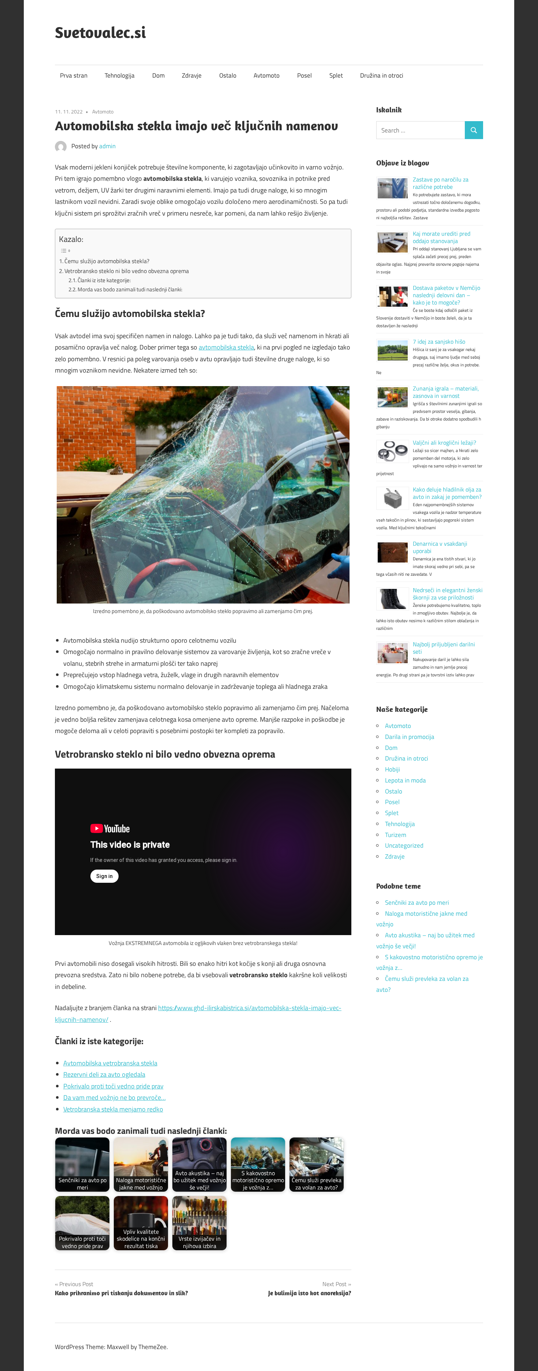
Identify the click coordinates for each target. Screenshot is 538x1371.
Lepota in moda (405, 780)
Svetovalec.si (100, 32)
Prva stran (73, 75)
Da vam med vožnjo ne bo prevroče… (114, 1097)
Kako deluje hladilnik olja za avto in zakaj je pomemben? (447, 493)
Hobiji (392, 769)
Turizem (395, 835)
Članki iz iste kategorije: (104, 280)
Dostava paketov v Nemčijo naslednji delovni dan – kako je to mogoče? (446, 295)
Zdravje (192, 75)
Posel (304, 75)
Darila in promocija (409, 736)
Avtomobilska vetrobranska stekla (110, 1063)
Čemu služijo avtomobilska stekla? (106, 261)
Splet (336, 75)
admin (107, 146)
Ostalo (227, 75)
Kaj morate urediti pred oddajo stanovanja (441, 237)
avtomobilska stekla (226, 347)
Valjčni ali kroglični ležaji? (444, 442)
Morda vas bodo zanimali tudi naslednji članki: (130, 289)
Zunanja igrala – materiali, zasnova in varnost (446, 392)
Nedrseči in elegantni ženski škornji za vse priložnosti (448, 594)
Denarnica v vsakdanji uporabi (440, 547)
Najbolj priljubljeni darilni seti (444, 648)
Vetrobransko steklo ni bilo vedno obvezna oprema (126, 270)
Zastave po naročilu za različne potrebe (440, 183)
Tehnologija (120, 75)
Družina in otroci (381, 75)
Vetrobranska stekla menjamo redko (113, 1109)
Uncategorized (404, 845)
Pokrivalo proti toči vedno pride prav (113, 1086)
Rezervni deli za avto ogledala (104, 1074)
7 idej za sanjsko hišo (439, 341)
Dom (158, 75)
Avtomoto (267, 75)
